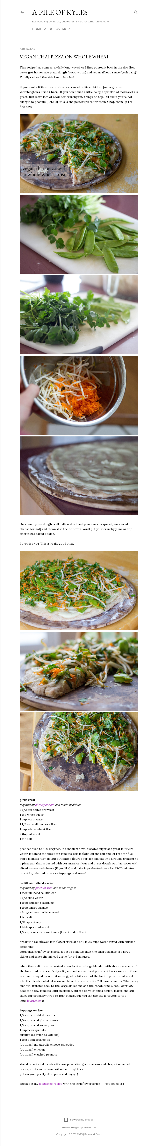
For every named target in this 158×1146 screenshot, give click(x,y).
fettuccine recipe (50, 1084)
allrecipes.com (44, 805)
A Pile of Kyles (60, 12)
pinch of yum (43, 888)
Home (37, 29)
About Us (52, 29)
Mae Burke (90, 1127)
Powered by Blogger (82, 1119)
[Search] (135, 11)
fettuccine (34, 1000)
